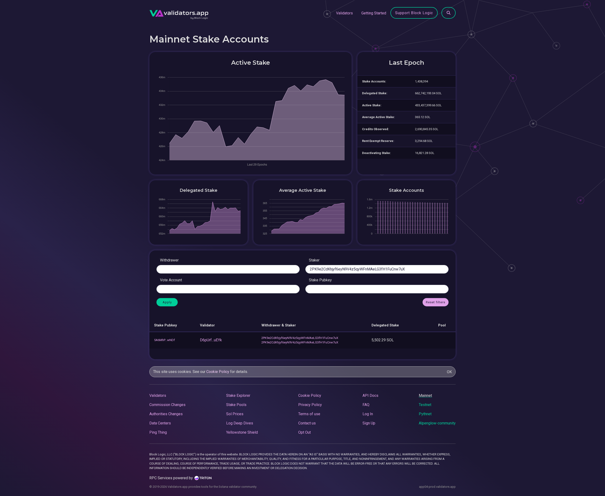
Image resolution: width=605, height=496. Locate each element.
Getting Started (373, 13)
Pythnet (425, 414)
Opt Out (304, 432)
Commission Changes (167, 404)
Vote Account (171, 280)
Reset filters (435, 302)
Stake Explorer (238, 395)
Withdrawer (169, 260)
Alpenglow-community (437, 423)
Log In (368, 414)
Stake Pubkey (320, 280)
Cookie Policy (217, 371)
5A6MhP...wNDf (164, 340)
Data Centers (160, 423)
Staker (314, 260)
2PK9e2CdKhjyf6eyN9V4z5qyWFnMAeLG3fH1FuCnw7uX (299, 338)
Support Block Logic (414, 13)
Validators (344, 13)
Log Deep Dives (239, 423)
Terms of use (309, 414)
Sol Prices (234, 414)
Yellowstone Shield (242, 432)
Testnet (425, 404)
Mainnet (425, 395)
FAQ (366, 404)
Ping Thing (158, 432)
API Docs (370, 395)
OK (449, 372)
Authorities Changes (166, 414)
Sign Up (369, 423)
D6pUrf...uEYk (211, 340)
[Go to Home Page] (178, 13)
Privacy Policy (310, 404)
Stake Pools (236, 404)
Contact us (307, 423)
